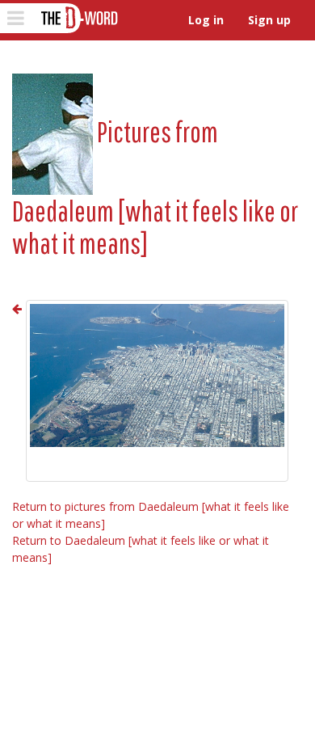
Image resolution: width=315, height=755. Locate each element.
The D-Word (77, 18)
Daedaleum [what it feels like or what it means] (155, 226)
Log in (206, 19)
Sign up (269, 19)
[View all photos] (52, 131)
